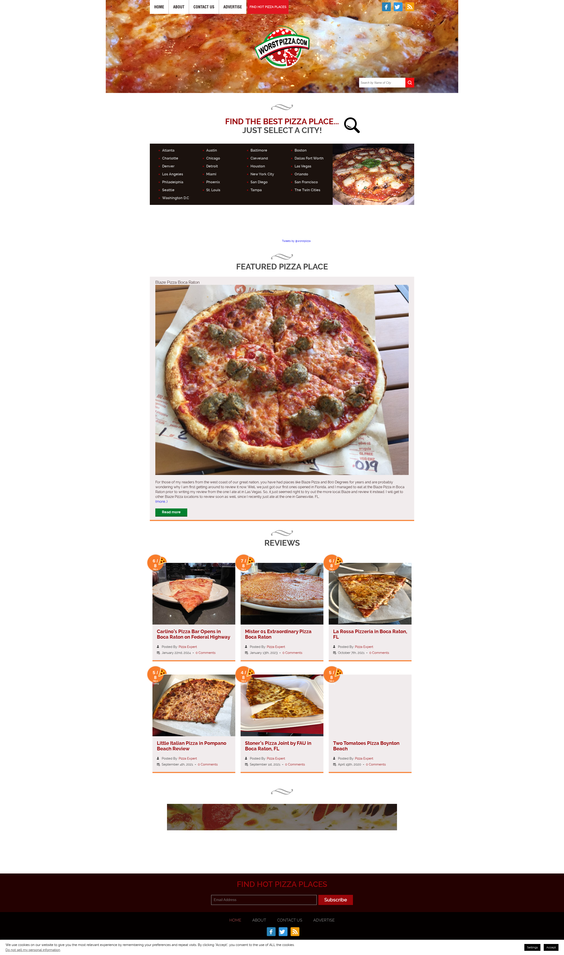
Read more (171, 512)
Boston (301, 150)
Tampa (256, 190)
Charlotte (170, 158)
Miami (211, 174)
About (178, 6)
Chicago (213, 158)
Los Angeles (172, 174)
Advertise (232, 6)
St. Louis (213, 190)
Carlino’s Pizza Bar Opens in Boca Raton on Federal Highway (193, 634)
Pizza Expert (188, 647)
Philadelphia (172, 182)
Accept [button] (551, 947)
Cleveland (259, 158)
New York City (262, 174)
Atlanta (168, 150)
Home (159, 6)
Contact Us (203, 6)
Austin (211, 150)
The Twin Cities (307, 190)
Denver (168, 166)
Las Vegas (303, 166)
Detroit (212, 166)
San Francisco (306, 182)
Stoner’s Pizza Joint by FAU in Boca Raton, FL (278, 745)
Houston (257, 166)
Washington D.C (175, 198)
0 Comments (205, 653)
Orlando (301, 174)
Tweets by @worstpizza (296, 241)
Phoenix (213, 182)
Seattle (168, 190)
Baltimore (258, 150)
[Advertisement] (282, 226)
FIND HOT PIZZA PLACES (268, 7)
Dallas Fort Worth (309, 158)
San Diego (259, 182)
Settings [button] (532, 947)
